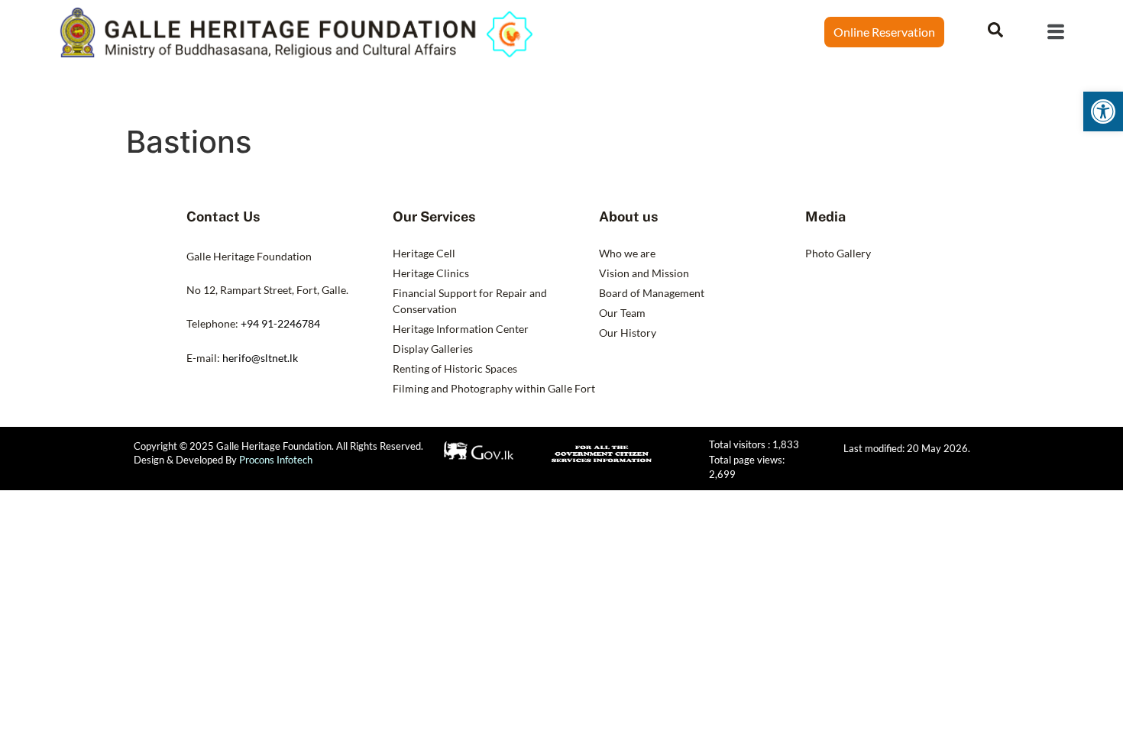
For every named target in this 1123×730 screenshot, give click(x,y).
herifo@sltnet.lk (260, 357)
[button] (1103, 111)
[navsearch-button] (995, 28)
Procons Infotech (275, 460)
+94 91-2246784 (280, 323)
